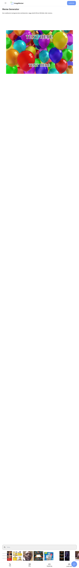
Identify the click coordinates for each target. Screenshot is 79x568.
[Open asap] (74, 564)
